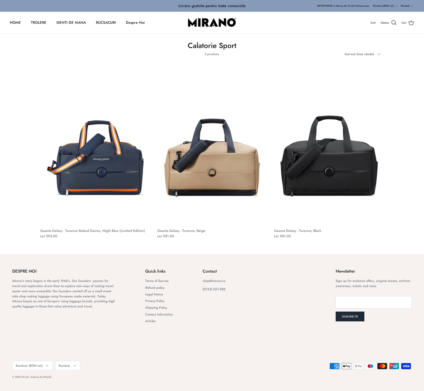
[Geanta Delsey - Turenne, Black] (329, 144)
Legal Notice (154, 294)
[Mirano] (212, 23)
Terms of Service (157, 280)
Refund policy (154, 287)
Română (405, 6)
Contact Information (159, 314)
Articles (150, 321)
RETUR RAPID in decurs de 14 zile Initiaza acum (343, 6)
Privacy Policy (154, 301)
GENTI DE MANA (71, 22)
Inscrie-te (350, 316)
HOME (15, 22)
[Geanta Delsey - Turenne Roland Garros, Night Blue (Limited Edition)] (95, 144)
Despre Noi (135, 22)
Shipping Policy (156, 307)
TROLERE (38, 22)
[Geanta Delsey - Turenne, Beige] (212, 144)
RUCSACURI (106, 22)
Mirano (25, 377)
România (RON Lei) (383, 6)
